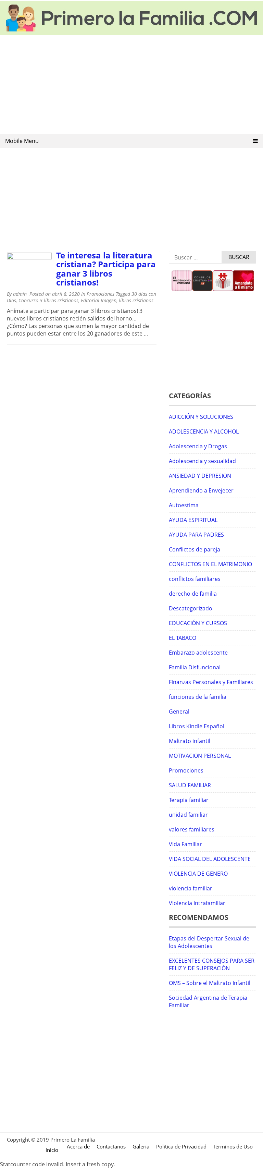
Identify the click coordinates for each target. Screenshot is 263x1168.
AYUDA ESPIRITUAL (193, 520)
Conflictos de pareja (194, 549)
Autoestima (184, 505)
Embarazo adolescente (198, 652)
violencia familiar (190, 888)
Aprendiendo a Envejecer (201, 490)
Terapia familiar (189, 800)
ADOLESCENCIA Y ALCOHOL (204, 431)
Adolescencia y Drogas (198, 446)
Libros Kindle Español (196, 726)
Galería (141, 1146)
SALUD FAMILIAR (190, 785)
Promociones (100, 294)
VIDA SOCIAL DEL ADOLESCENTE (210, 859)
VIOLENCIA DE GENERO (198, 873)
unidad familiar (188, 814)
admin (20, 294)
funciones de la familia (197, 697)
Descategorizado (190, 608)
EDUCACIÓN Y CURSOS (198, 623)
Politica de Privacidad (181, 1146)
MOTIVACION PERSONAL (200, 755)
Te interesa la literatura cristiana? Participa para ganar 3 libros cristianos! (106, 269)
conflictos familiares (195, 579)
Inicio (52, 1149)
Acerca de (78, 1146)
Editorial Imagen (98, 300)
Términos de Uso (233, 1146)
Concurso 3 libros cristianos (48, 300)
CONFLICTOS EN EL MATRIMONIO (210, 564)
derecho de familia (193, 593)
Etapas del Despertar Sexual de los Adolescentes (209, 942)
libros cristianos (136, 300)
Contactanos (111, 1146)
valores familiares (191, 829)
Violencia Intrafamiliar (197, 903)
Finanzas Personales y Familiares (211, 682)
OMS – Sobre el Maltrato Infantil (209, 983)
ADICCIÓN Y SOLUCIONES (201, 417)
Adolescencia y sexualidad (202, 461)
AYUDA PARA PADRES (196, 534)
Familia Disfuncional (195, 667)
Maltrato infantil (189, 741)
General (179, 711)
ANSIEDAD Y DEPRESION (200, 475)
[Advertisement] (131, 85)
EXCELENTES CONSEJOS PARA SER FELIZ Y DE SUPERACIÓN (211, 964)
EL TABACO (182, 638)
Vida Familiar (185, 844)
